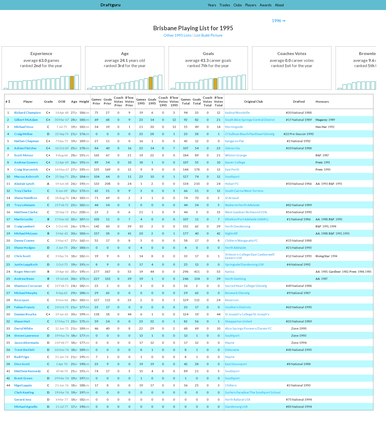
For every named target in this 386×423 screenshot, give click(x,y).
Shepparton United (238, 321)
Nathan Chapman (26, 141)
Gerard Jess (22, 399)
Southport (232, 176)
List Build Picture (208, 35)
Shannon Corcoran (28, 286)
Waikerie (231, 205)
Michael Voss (23, 127)
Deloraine (232, 349)
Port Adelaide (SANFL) (253, 219)
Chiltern (231, 240)
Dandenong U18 (252, 264)
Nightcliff (231, 233)
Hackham (256, 134)
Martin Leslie (23, 219)
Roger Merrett (25, 271)
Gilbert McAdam (26, 120)
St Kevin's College (237, 254)
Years (212, 5)
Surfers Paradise (237, 392)
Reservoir (232, 300)
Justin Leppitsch (26, 264)
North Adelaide (249, 205)
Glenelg (268, 134)
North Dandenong (237, 226)
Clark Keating (24, 392)
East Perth (232, 169)
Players (250, 5)
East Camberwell (262, 254)
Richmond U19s (256, 212)
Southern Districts (238, 307)
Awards (266, 5)
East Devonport (236, 364)
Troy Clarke (23, 191)
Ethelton (231, 219)
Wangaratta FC (248, 240)
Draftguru (111, 4)
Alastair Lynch (24, 184)
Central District (264, 119)
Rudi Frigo (21, 357)
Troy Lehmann (24, 205)
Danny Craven (24, 240)
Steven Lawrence (26, 335)
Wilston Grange (236, 155)
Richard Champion (27, 113)
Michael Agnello (26, 407)
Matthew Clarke (26, 212)
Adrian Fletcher (25, 148)
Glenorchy (232, 148)
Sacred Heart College (240, 285)
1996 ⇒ (278, 20)
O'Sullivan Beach (237, 134)
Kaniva (229, 271)
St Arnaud (232, 198)
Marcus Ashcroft (26, 176)
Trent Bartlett (24, 350)
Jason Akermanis (26, 343)
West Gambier (235, 212)
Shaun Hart (22, 321)
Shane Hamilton (25, 198)
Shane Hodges (24, 248)
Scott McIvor (23, 155)
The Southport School (265, 392)
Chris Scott (22, 256)
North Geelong (235, 278)
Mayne (229, 342)
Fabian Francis (24, 307)
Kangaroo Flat (234, 141)
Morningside (234, 126)
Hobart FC (232, 183)
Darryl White (23, 328)
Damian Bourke (25, 314)
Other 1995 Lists (178, 35)
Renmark (231, 293)
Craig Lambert (24, 226)
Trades (224, 5)
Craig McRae (23, 134)
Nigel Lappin (23, 385)
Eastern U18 (233, 258)
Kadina (229, 112)
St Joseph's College (238, 314)
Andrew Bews (24, 279)
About (279, 5)
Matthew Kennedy (27, 371)
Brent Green (23, 378)
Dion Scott (22, 364)
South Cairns (234, 190)
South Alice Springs (238, 119)
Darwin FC (265, 328)
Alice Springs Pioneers (241, 328)
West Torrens (253, 190)
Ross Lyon (21, 300)
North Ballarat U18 (237, 399)
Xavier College (235, 162)
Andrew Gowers (26, 162)
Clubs (237, 5)
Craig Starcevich (26, 169)
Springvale (232, 264)
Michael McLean (25, 233)
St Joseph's (261, 314)
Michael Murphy (25, 293)
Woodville (243, 112)
